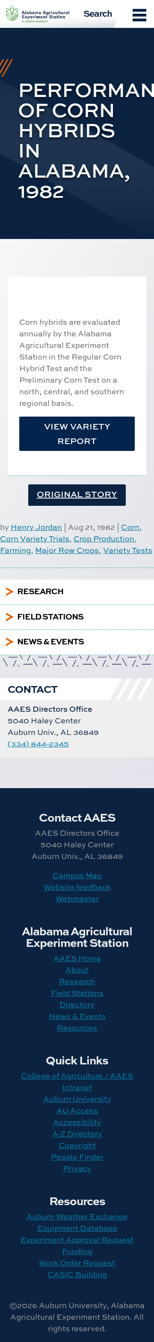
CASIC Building (77, 1274)
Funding (77, 1251)
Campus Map (77, 875)
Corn (130, 527)
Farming (15, 550)
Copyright (77, 1145)
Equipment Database (77, 1228)
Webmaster (77, 898)
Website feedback (77, 887)
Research (77, 981)
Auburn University (77, 1099)
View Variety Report (77, 433)
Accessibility (77, 1122)
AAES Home (77, 958)
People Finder (77, 1157)
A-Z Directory (77, 1133)
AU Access (77, 1110)
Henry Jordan (36, 527)
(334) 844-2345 (38, 743)
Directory (77, 1004)
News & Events (77, 1016)
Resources (77, 1027)
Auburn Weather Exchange (77, 1216)
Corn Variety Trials (34, 538)
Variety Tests (127, 550)
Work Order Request (77, 1262)
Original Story (77, 494)
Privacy (77, 1168)
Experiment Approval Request (77, 1239)
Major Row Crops (67, 550)
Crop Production (104, 538)
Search (97, 12)
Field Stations (77, 993)
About (77, 969)
